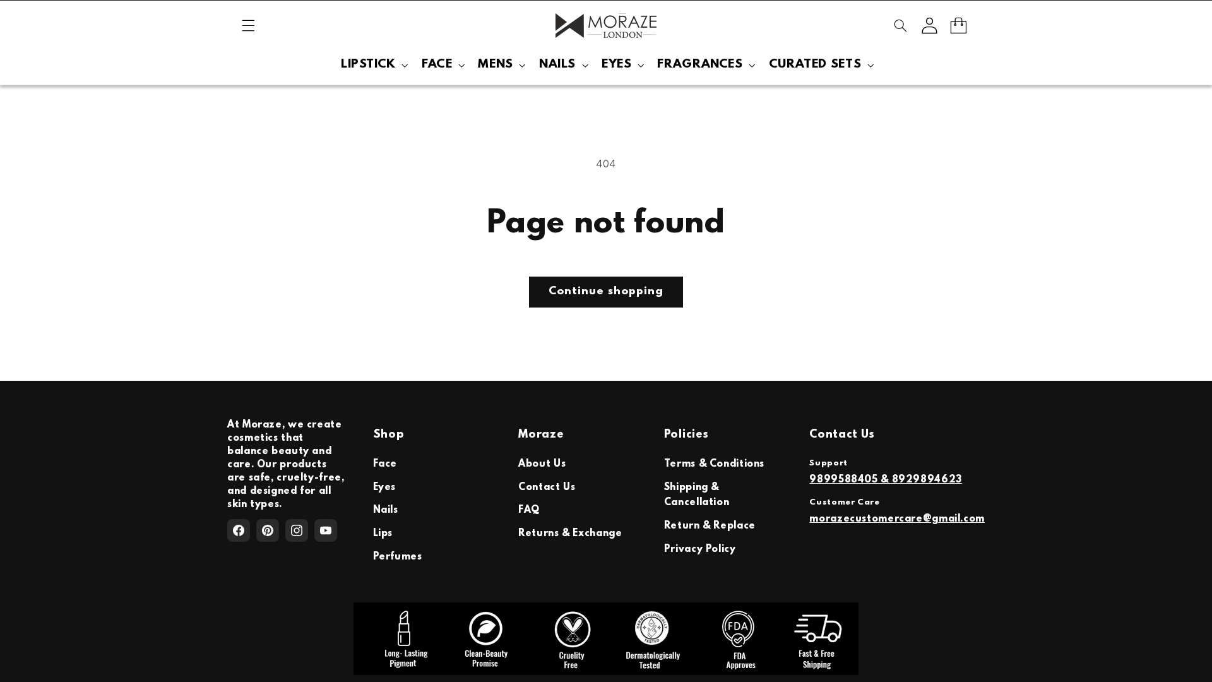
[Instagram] (296, 530)
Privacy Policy (700, 549)
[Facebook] (238, 530)
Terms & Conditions (714, 464)
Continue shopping (606, 291)
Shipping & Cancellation (697, 495)
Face (385, 464)
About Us (542, 464)
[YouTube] (325, 530)
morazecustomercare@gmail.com (897, 519)
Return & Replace (710, 526)
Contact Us (546, 487)
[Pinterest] (267, 530)
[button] (248, 25)
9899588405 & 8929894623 (885, 480)
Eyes (384, 487)
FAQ (529, 510)
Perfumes (397, 557)
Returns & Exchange (570, 533)
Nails (385, 510)
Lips (383, 533)
